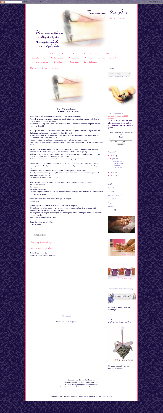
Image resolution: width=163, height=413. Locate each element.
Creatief (113, 58)
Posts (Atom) (72, 322)
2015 (112, 156)
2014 (112, 172)
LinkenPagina (59, 62)
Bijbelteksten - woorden (116, 188)
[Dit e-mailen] (35, 235)
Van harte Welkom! (49, 54)
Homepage (66, 316)
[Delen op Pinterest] (45, 235)
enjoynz (85, 396)
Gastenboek (74, 62)
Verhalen (101, 58)
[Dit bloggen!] (38, 235)
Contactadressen (90, 62)
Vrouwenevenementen (40, 62)
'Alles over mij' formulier (115, 54)
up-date (111, 206)
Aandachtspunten (57, 58)
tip (109, 203)
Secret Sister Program (116, 199)
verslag (110, 210)
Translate (125, 77)
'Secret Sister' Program (92, 54)
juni (114, 159)
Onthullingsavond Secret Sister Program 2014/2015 (118, 164)
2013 (112, 175)
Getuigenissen (74, 58)
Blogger (109, 396)
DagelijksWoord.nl (116, 114)
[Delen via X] (40, 235)
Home (34, 54)
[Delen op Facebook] (42, 235)
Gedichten (89, 58)
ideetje (110, 191)
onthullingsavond (114, 195)
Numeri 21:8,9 (91, 159)
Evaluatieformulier (39, 58)
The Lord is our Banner (70, 54)
